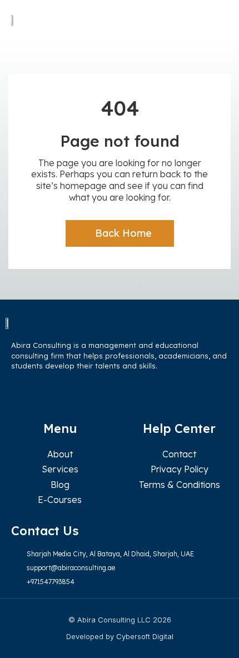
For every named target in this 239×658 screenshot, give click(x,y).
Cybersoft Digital (144, 636)
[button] (217, 20)
